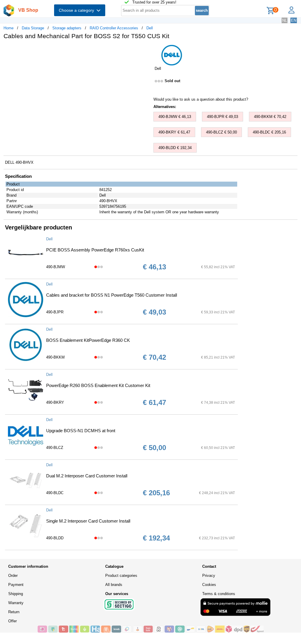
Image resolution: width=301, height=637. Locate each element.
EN (293, 20)
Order (13, 575)
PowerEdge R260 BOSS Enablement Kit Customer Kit (98, 385)
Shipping (15, 594)
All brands (113, 584)
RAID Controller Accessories (114, 28)
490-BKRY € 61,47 (174, 132)
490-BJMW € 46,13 (174, 116)
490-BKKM (55, 357)
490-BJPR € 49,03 (222, 116)
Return (13, 612)
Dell (149, 28)
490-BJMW (55, 267)
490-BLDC (54, 493)
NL (284, 20)
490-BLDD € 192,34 (175, 148)
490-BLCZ (54, 447)
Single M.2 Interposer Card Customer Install (88, 520)
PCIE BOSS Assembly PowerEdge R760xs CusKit (95, 249)
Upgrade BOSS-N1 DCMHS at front (80, 430)
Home (9, 28)
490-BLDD (54, 538)
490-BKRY (55, 402)
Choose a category (77, 10)
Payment (16, 584)
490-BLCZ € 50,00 (221, 132)
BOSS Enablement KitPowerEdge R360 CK (88, 340)
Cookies (209, 584)
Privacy (208, 575)
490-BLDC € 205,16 (269, 132)
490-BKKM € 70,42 (270, 116)
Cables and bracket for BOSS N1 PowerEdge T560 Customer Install (111, 295)
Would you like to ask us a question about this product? (200, 99)
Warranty (16, 603)
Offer (12, 621)
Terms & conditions (218, 594)
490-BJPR (54, 312)
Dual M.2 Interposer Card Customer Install (86, 475)
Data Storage (33, 28)
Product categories (121, 575)
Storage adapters (66, 28)
